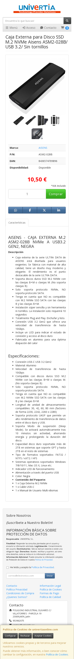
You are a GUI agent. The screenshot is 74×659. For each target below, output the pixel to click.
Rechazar (25, 635)
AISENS (43, 147)
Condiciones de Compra (20, 593)
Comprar (56, 194)
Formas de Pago (49, 593)
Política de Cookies (57, 654)
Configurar (10, 635)
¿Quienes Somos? (16, 597)
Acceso (30, 28)
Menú (13, 28)
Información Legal (50, 585)
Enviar (50, 575)
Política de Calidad (50, 597)
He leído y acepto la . (32, 567)
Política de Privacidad (44, 559)
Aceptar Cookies (42, 635)
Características (17, 222)
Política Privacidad (16, 589)
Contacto (49, 28)
